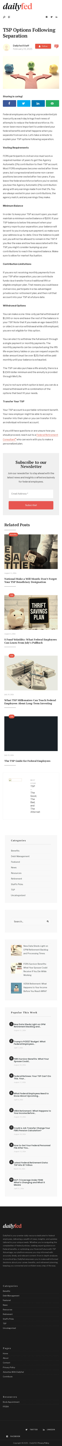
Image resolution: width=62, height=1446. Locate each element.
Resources (16, 873)
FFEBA (6, 1406)
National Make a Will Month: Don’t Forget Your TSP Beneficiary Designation (30, 580)
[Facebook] (47, 17)
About (5, 1358)
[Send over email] (52, 103)
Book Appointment (11, 1402)
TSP (11, 595)
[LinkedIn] (56, 17)
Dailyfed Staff (21, 45)
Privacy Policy (9, 1367)
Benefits (13, 534)
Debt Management (20, 856)
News (14, 867)
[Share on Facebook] (9, 103)
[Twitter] (51, 17)
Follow (44, 46)
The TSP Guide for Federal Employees (27, 761)
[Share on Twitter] (23, 103)
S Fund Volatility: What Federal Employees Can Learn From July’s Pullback (30, 641)
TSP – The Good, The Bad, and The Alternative (35, 796)
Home (5, 1353)
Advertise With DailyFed (13, 1372)
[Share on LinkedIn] (38, 103)
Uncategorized (18, 895)
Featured (15, 862)
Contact (6, 1362)
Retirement (16, 878)
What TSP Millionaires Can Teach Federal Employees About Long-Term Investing (30, 701)
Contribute (7, 1376)
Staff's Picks (17, 884)
